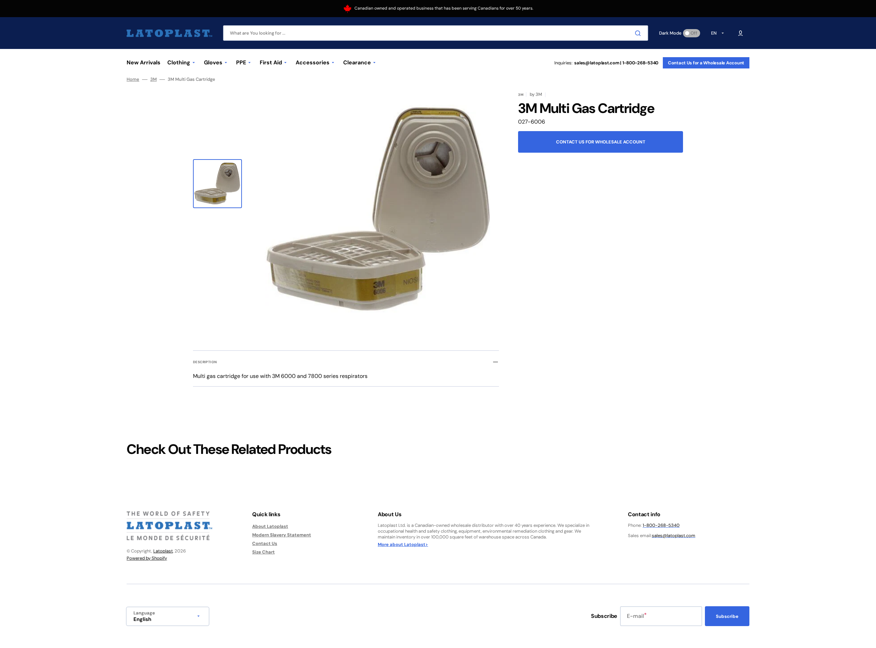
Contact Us (264, 543)
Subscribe (727, 616)
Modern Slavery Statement (281, 535)
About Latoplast (270, 526)
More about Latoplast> (403, 544)
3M (153, 79)
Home (133, 79)
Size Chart (263, 552)
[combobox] (435, 33)
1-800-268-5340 (661, 525)
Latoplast (163, 551)
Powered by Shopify (147, 558)
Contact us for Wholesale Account (600, 142)
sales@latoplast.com (673, 535)
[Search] (639, 33)
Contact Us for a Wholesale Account (706, 63)
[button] (740, 33)
